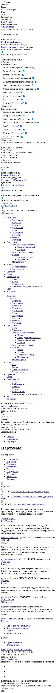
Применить (6, 106)
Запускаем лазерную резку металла (27, 504)
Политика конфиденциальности (27, 286)
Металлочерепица (25, 257)
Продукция (12, 242)
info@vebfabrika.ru (9, 406)
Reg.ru (4, 583)
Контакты (11, 291)
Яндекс (4, 564)
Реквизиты (17, 237)
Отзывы (15, 230)
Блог (9, 289)
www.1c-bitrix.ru (8, 619)
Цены (9, 274)
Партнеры (16, 225)
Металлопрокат (19, 262)
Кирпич (21, 249)
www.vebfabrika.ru (9, 537)
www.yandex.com (9, 578)
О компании (17, 220)
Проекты (11, 271)
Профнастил (23, 259)
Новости (16, 279)
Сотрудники (17, 232)
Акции (15, 281)
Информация (13, 276)
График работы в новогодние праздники (30, 491)
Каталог (5, 621)
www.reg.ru (6, 597)
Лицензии (16, 222)
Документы (17, 227)
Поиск (4, 419)
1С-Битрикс (6, 602)
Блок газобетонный (26, 247)
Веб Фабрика (7, 521)
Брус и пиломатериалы (22, 252)
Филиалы (16, 240)
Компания (11, 218)
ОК (2, 690)
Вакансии (16, 235)
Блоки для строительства (23, 245)
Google (4, 542)
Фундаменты (18, 269)
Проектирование (20, 267)
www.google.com (8, 559)
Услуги (10, 264)
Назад (14, 298)
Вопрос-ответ (18, 284)
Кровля (15, 254)
